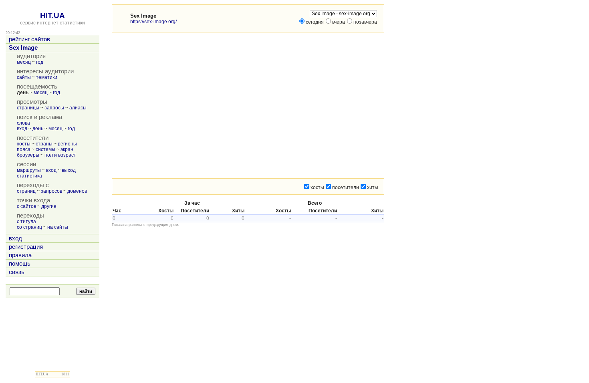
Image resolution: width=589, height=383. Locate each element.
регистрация (26, 247)
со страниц (29, 227)
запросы (54, 108)
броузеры (28, 155)
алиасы (78, 108)
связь (16, 272)
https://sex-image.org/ (153, 21)
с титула (26, 221)
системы (45, 149)
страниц (26, 191)
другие (48, 206)
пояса (23, 149)
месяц (24, 62)
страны (44, 144)
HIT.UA (52, 15)
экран (67, 149)
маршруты (29, 170)
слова (23, 123)
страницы (28, 108)
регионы (67, 144)
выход (69, 170)
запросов (51, 191)
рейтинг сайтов (29, 39)
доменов (77, 191)
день (37, 128)
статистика (29, 176)
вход (22, 128)
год (39, 62)
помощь (19, 263)
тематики (46, 77)
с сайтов (26, 206)
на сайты (57, 227)
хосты (23, 144)
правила (20, 255)
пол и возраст (60, 155)
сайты (24, 77)
